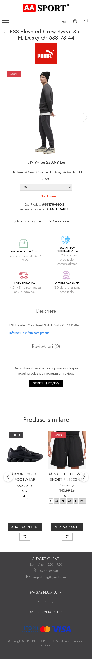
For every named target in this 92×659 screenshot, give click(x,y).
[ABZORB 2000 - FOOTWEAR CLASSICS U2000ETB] (25, 450)
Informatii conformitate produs (29, 333)
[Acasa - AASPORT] (46, 8)
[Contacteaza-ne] (63, 21)
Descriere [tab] (46, 311)
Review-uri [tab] (46, 346)
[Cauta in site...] (86, 21)
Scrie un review (46, 383)
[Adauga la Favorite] (24, 537)
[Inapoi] (3, 32)
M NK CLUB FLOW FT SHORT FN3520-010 (67, 476)
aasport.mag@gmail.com (49, 577)
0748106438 (48, 571)
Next (84, 117)
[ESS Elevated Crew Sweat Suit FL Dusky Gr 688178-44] (46, 112)
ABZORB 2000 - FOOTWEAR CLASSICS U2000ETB (25, 476)
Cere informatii (62, 221)
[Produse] (6, 22)
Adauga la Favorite (28, 221)
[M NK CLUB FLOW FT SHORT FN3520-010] (67, 450)
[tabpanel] (46, 112)
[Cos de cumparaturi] (75, 21)
